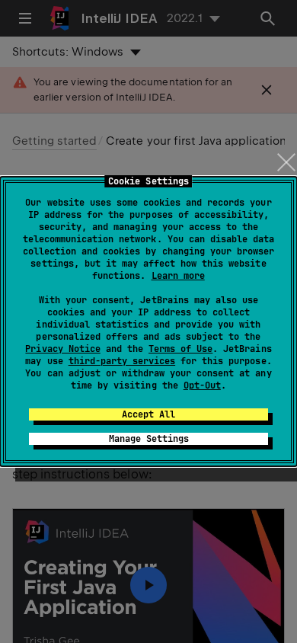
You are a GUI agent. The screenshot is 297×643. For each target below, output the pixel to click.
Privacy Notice (62, 349)
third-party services (122, 361)
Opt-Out (202, 385)
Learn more (178, 276)
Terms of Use (180, 349)
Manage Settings (149, 439)
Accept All (148, 414)
